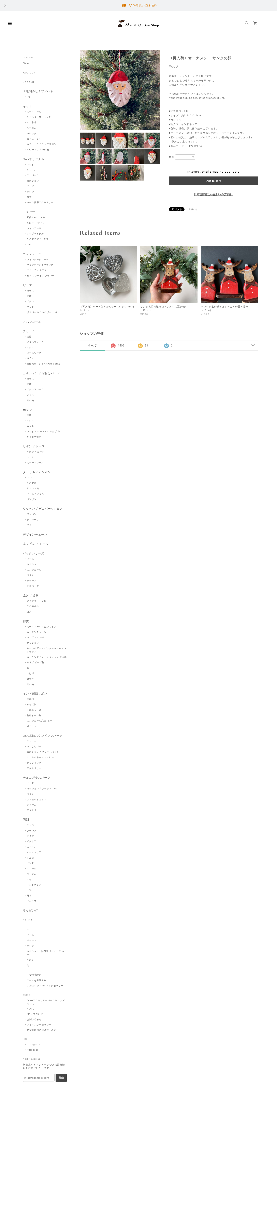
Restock (29, 72)
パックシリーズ (33, 553)
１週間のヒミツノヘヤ (38, 91)
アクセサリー (32, 212)
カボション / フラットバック (43, 751)
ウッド (30, 306)
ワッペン (32, 514)
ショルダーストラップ (39, 117)
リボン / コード (35, 451)
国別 (26, 819)
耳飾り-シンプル (36, 217)
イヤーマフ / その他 (38, 149)
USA (29, 890)
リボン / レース (34, 446)
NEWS (30, 1008)
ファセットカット (36, 799)
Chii (29, 244)
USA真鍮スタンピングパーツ (42, 735)
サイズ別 (32, 704)
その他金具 (33, 606)
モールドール (34, 111)
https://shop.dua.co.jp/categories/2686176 (197, 98)
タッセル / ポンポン (37, 472)
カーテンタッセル (36, 632)
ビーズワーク (34, 352)
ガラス (30, 290)
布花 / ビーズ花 (35, 662)
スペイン (32, 846)
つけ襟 (30, 673)
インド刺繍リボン (35, 693)
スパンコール (32, 322)
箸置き (30, 678)
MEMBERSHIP (35, 1014)
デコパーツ (33, 175)
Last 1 (27, 929)
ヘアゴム (32, 127)
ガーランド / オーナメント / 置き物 (47, 657)
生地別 (30, 699)
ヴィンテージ (34, 228)
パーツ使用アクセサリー (40, 202)
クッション (33, 642)
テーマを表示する (36, 980)
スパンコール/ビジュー (40, 720)
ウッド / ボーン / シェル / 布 (43, 431)
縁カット (32, 726)
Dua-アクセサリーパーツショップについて (47, 1002)
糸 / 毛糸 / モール (35, 544)
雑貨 (29, 197)
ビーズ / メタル (35, 493)
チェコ (30, 825)
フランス (32, 830)
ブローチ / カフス (37, 270)
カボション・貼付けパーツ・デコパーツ (46, 953)
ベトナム (32, 873)
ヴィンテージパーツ (38, 259)
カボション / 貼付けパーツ (41, 373)
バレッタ (32, 133)
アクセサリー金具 (36, 600)
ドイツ (30, 835)
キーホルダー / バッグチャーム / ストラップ (47, 650)
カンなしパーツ (35, 746)
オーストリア (34, 852)
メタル (30, 301)
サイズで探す (34, 437)
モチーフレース (35, 462)
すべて (92, 345)
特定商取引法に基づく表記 (41, 1030)
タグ (29, 525)
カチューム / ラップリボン (41, 144)
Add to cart (213, 181)
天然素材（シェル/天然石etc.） (44, 363)
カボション (33, 180)
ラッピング (30, 910)
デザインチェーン (35, 534)
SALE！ (28, 920)
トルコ (30, 857)
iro (28, 96)
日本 (29, 895)
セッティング (34, 762)
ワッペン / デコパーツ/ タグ (42, 508)
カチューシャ (34, 138)
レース (30, 457)
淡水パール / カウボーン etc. (43, 312)
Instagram (33, 1044)
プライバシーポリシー (39, 1024)
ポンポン (32, 499)
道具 (29, 611)
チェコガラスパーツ (36, 777)
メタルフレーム (35, 342)
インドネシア (34, 884)
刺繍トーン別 (34, 715)
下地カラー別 (34, 710)
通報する (193, 209)
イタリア (32, 841)
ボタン (30, 191)
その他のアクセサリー (39, 239)
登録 (61, 1077)
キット (27, 106)
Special (28, 82)
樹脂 (29, 295)
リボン (30, 959)
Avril (30, 477)
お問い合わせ (34, 1019)
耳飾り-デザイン (36, 222)
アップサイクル (35, 233)
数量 (171, 157)
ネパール (32, 868)
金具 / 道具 (31, 595)
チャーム (32, 170)
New (26, 63)
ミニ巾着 (32, 122)
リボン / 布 (33, 488)
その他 (30, 400)
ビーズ (30, 186)
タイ (29, 879)
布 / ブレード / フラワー (41, 275)
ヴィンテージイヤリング (40, 264)
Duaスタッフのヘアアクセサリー (45, 985)
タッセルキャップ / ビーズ (41, 757)
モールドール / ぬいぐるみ (41, 626)
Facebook (33, 1049)
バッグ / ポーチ (35, 637)
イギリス (32, 901)
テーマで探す (32, 975)
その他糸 (32, 482)
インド (30, 863)
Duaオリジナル (33, 159)
